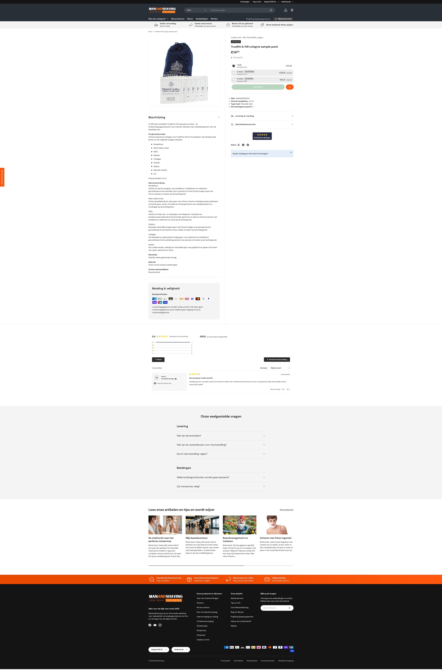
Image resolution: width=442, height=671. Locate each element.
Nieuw (190, 19)
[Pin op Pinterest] (248, 145)
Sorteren (264, 368)
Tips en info (235, 603)
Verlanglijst (245, 2)
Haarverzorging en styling (207, 616)
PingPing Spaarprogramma (258, 19)
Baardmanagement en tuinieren (235, 539)
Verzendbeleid (238, 661)
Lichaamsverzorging (205, 621)
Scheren (200, 603)
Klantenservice (237, 598)
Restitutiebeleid (252, 661)
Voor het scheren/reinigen (208, 598)
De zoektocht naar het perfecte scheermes (161, 539)
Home (150, 32)
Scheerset (201, 635)
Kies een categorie (157, 19)
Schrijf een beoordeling (278, 360)
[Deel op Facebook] (243, 145)
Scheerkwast (202, 626)
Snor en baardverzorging (207, 612)
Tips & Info (257, 2)
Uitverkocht (258, 87)
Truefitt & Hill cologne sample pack (165, 32)
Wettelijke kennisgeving (286, 661)
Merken (214, 19)
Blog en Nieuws (237, 612)
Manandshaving (159, 661)
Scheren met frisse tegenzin (275, 537)
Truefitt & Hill (236, 37)
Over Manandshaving (240, 607)
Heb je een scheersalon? (241, 621)
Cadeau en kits (203, 639)
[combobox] (229, 10)
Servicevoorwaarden (268, 661)
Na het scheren (203, 607)
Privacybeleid (225, 661)
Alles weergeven (287, 509)
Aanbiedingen (202, 19)
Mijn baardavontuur (197, 537)
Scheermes (201, 630)
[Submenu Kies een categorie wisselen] (167, 18)
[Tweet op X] (238, 145)
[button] (292, 10)
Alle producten (178, 19)
